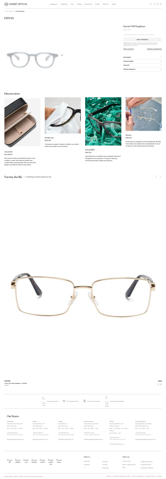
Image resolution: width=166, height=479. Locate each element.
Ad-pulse (40, 476)
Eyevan (13, 11)
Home (5, 11)
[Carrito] (161, 4)
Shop (9, 11)
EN (151, 4)
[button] (142, 40)
